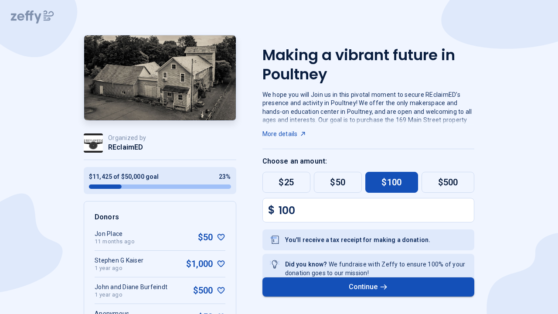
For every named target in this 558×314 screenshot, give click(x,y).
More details (280, 133)
